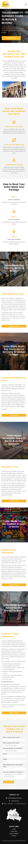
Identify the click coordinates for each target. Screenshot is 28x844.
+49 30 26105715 (15, 800)
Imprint (14, 829)
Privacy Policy (14, 831)
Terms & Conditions (14, 833)
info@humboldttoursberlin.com (15, 798)
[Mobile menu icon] (26, 4)
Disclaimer (14, 835)
